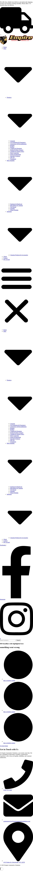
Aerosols (12, 141)
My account (6, 259)
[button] (16, 295)
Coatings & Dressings (16, 148)
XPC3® (12, 157)
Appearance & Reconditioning (18, 144)
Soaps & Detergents (15, 154)
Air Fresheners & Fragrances (18, 142)
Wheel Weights (14, 210)
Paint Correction (14, 153)
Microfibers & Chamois (16, 205)
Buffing (12, 147)
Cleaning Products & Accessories (19, 255)
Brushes (12, 145)
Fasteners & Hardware (16, 204)
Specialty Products (15, 156)
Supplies (12, 208)
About (5, 256)
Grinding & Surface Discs (17, 151)
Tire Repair (13, 207)
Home (5, 47)
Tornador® (13, 159)
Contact (5, 258)
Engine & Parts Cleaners (16, 150)
